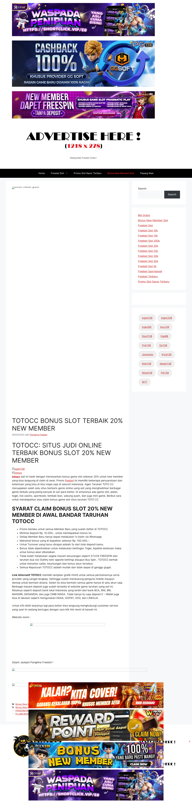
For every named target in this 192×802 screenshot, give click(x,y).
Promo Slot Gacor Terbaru (88, 173)
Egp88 (164, 336)
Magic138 (165, 363)
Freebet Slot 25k (148, 250)
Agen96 (147, 327)
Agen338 (166, 317)
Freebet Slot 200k (149, 240)
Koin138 (146, 363)
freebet (69, 480)
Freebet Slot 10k (148, 230)
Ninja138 (147, 372)
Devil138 (147, 336)
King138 (166, 354)
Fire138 (146, 345)
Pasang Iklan (147, 173)
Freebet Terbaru (148, 276)
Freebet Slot (57, 173)
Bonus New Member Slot (121, 173)
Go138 (163, 345)
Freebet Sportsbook (150, 271)
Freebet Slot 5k (147, 266)
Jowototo (147, 354)
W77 (144, 381)
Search (142, 188)
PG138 (165, 372)
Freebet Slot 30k (148, 256)
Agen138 (147, 317)
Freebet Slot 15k (148, 235)
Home (42, 173)
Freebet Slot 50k (148, 261)
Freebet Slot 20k (148, 245)
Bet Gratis (144, 215)
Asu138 (164, 327)
